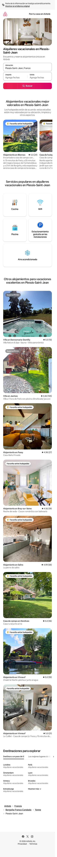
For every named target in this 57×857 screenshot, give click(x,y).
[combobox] (27, 68)
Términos (33, 844)
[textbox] (15, 77)
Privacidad (22, 844)
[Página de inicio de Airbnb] (5, 14)
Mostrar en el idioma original (17, 6)
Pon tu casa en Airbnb (39, 14)
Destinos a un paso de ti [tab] (13, 756)
